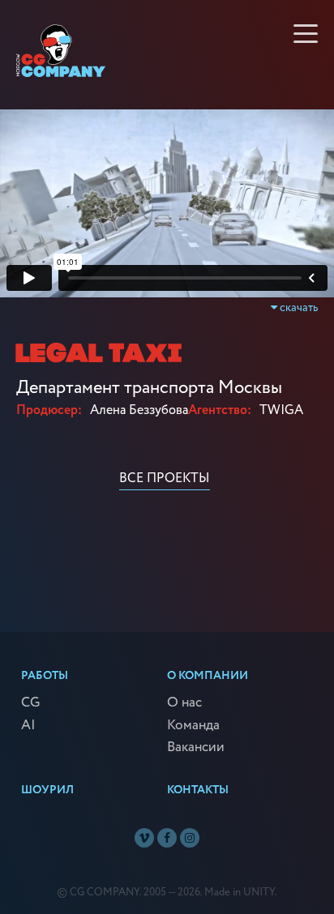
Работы (44, 676)
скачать (297, 308)
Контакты (198, 790)
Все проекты (164, 478)
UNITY (259, 892)
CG (30, 703)
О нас (184, 703)
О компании (207, 676)
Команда (193, 726)
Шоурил (47, 790)
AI (28, 726)
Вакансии (196, 748)
